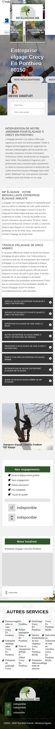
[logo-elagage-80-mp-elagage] (27, 12)
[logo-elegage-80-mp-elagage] (27, 693)
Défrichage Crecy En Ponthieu (36, 625)
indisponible (27, 508)
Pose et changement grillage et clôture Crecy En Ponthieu (23, 656)
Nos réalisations (27, 79)
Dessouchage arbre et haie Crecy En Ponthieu (9, 628)
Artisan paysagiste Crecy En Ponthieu (23, 635)
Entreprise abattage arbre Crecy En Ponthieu (9, 648)
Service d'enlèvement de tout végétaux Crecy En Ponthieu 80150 (36, 645)
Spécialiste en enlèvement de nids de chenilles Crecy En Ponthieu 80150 (49, 647)
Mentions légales (43, 723)
